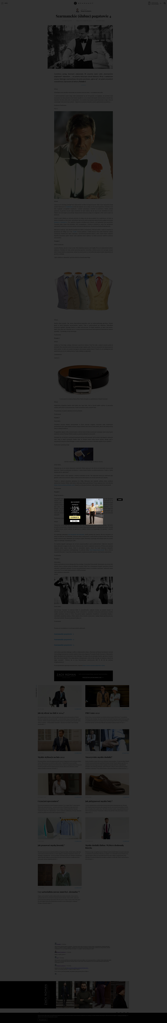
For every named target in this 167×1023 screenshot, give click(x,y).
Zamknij (119, 499)
